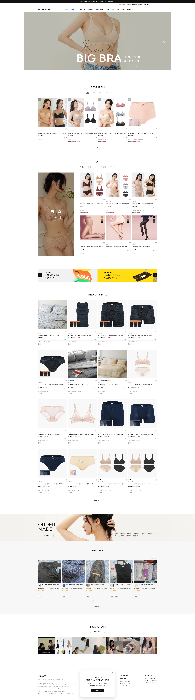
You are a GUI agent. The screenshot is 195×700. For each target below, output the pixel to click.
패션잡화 (129, 9)
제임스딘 (103, 167)
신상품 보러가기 (97, 690)
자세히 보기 (45, 535)
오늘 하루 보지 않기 (98, 694)
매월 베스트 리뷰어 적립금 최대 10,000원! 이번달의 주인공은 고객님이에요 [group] (97, 1)
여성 (113, 9)
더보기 (55, 217)
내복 (123, 9)
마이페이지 (134, 4)
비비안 (89, 167)
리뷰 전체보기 (97, 606)
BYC (96, 167)
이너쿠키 (112, 167)
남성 (108, 9)
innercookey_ (97, 631)
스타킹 (107, 92)
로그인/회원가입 (122, 4)
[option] (97, 122)
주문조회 (129, 4)
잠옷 (118, 9)
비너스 (82, 167)
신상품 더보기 (97, 500)
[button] (29, 43)
